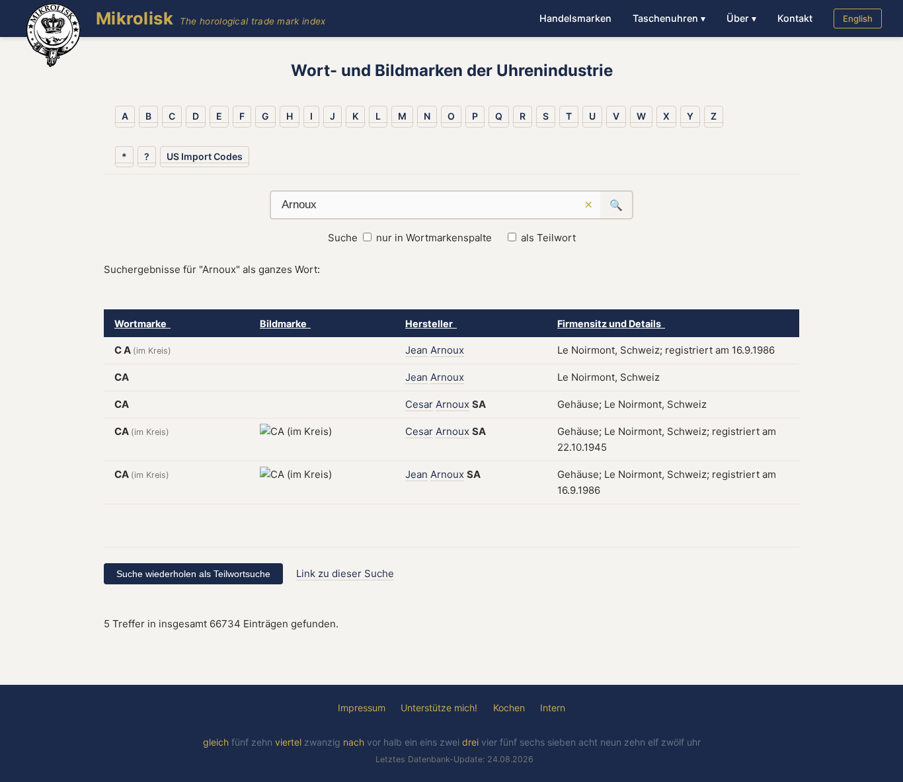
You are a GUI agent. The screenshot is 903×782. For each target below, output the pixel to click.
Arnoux (447, 350)
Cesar (419, 404)
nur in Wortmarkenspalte (434, 237)
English (858, 18)
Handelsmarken (575, 18)
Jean (416, 350)
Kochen (509, 707)
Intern (552, 707)
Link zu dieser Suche (345, 573)
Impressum (361, 707)
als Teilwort (548, 237)
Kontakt (794, 18)
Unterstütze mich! (439, 707)
